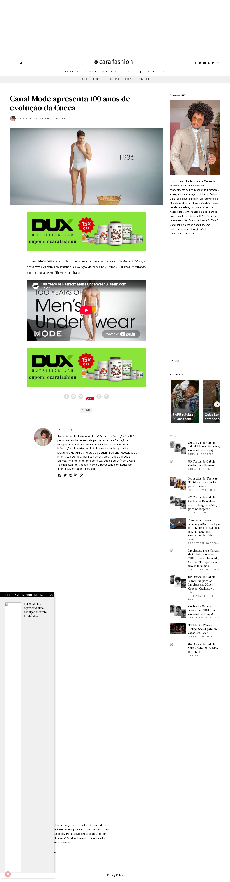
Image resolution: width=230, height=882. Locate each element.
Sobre (129, 79)
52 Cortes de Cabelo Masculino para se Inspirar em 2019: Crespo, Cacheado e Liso (201, 585)
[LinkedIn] (213, 63)
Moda (97, 79)
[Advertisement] (108, 25)
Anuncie (144, 79)
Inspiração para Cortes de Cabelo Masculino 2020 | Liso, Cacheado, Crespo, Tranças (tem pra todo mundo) (203, 558)
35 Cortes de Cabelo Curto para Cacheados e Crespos (203, 648)
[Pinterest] (209, 63)
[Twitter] (200, 63)
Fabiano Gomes (70, 430)
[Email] (218, 63)
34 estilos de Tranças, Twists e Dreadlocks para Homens (203, 482)
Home (84, 79)
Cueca (86, 410)
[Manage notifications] (8, 874)
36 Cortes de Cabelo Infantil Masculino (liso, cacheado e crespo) (204, 446)
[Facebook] (195, 63)
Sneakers (112, 79)
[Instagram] (204, 63)
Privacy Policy (115, 875)
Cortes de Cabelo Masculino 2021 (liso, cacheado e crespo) (202, 610)
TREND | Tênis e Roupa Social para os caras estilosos (202, 629)
